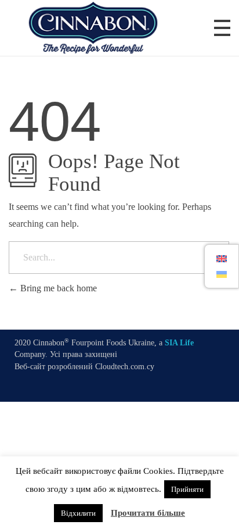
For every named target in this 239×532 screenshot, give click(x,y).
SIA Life (179, 342)
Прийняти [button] (187, 489)
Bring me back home (57, 288)
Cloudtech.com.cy (124, 366)
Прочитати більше (148, 512)
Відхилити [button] (78, 513)
